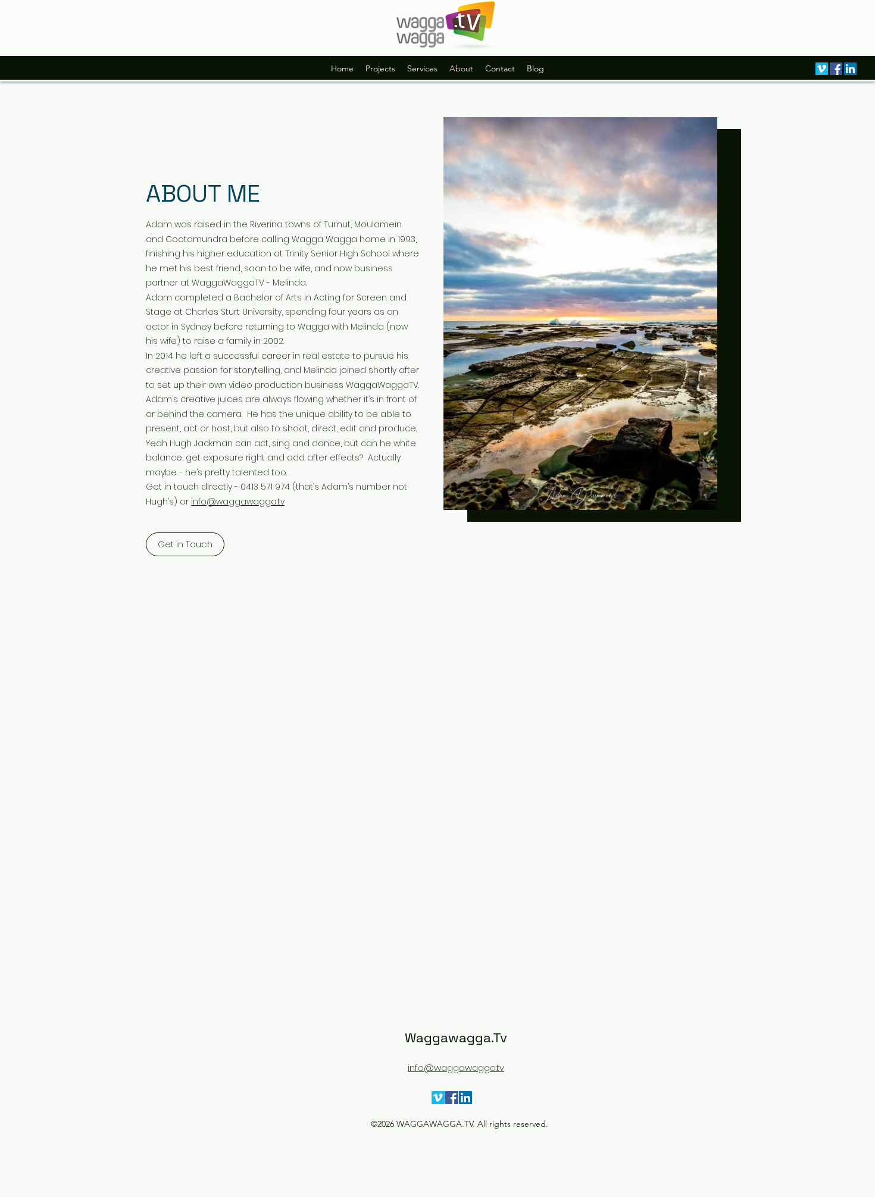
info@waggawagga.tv (238, 501)
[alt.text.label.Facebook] (836, 68)
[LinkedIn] (850, 68)
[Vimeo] (821, 68)
